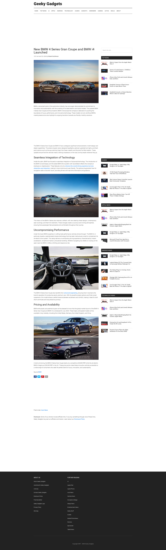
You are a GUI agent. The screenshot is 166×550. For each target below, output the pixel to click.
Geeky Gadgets (48, 3)
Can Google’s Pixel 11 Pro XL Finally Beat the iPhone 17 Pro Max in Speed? (121, 187)
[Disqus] (66, 449)
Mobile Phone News (72, 518)
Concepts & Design (72, 500)
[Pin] (43, 376)
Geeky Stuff (70, 511)
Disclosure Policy (79, 419)
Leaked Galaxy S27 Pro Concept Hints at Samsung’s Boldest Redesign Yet (121, 263)
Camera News (71, 496)
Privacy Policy (37, 507)
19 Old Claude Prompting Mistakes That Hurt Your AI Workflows (120, 172)
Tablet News (70, 529)
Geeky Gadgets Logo (39, 503)
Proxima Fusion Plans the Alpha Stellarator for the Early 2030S (119, 330)
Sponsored (70, 525)
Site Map (36, 511)
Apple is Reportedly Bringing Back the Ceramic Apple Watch (120, 225)
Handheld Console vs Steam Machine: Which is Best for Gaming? (121, 92)
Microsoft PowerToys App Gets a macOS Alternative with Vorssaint (119, 240)
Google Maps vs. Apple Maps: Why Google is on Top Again (120, 165)
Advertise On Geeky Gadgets (41, 485)
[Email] (46, 376)
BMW (40, 372)
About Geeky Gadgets (39, 481)
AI (68, 481)
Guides (69, 514)
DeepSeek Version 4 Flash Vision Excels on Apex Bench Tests (119, 85)
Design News (70, 503)
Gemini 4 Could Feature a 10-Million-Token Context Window (120, 70)
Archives (36, 489)
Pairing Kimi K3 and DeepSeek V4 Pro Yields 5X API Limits (120, 323)
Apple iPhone (70, 489)
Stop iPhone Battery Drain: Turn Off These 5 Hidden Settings (120, 195)
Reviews (69, 522)
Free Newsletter (38, 500)
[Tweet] (39, 376)
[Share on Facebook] (35, 376)
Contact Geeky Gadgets (40, 492)
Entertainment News (72, 507)
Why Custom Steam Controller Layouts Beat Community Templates (121, 180)
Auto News (44, 410)
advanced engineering (70, 293)
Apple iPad (70, 485)
